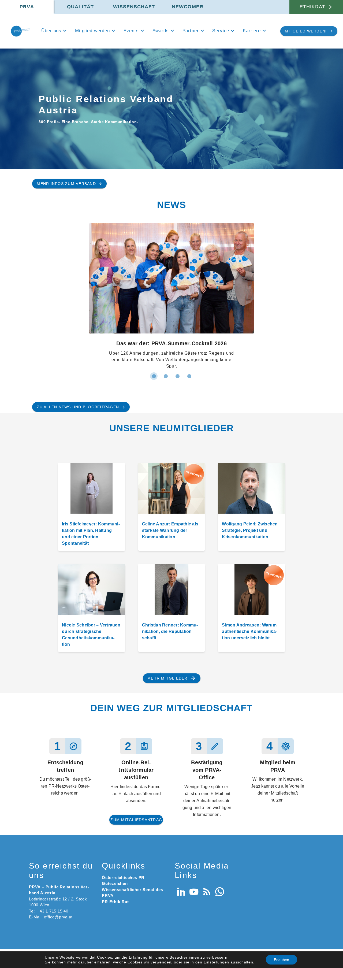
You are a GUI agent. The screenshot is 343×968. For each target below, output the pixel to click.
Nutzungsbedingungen (266, 842)
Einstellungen (216, 962)
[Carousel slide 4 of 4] (189, 259)
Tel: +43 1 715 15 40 (48, 794)
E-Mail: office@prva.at (51, 800)
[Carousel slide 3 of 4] (177, 259)
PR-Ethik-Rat (115, 785)
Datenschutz (229, 842)
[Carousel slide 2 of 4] (165, 259)
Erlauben (281, 960)
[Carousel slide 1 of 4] (154, 259)
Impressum (303, 842)
